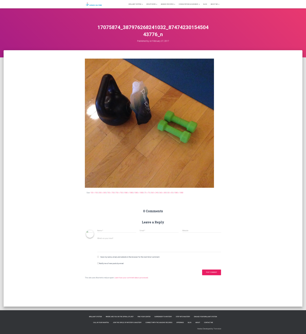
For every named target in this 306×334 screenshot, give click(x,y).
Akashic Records (167, 4)
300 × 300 (102, 193)
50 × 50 (170, 193)
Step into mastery (183, 316)
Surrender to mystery (163, 316)
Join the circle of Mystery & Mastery (127, 322)
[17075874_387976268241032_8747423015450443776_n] (149, 123)
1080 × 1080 (128, 193)
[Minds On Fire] (93, 4)
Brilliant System (135, 4)
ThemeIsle (217, 329)
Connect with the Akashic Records (158, 322)
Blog (205, 4)
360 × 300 (163, 193)
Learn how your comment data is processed (131, 278)
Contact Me (208, 322)
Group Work (151, 4)
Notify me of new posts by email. (111, 263)
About (197, 322)
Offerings (180, 322)
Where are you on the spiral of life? (120, 316)
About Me (214, 4)
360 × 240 (154, 193)
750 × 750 (110, 193)
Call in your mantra (101, 322)
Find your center (144, 316)
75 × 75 (147, 193)
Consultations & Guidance (189, 4)
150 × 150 (94, 193)
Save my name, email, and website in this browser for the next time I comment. (130, 257)
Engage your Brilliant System (205, 316)
